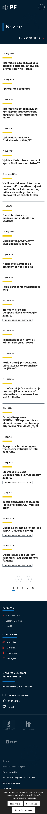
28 (33, 588)
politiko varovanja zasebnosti (23, 798)
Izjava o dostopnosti (11, 783)
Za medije (7, 788)
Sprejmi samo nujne (23, 810)
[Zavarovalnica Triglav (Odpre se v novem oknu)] (11, 742)
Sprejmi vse (31, 804)
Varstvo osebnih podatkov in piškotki (19, 778)
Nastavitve (15, 804)
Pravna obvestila (10, 772)
